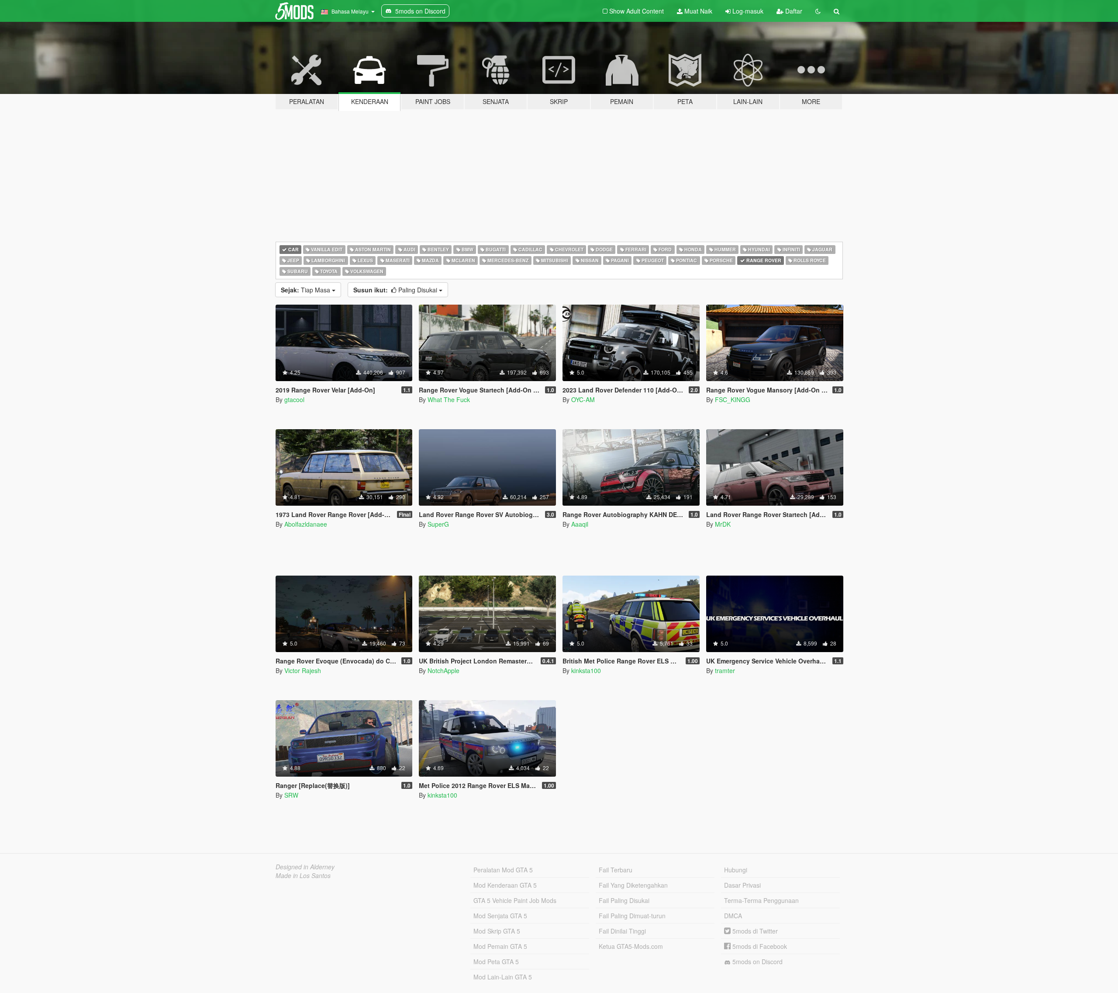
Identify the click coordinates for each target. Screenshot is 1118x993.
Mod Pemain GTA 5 (500, 946)
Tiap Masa (306, 289)
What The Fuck (449, 399)
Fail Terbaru (615, 869)
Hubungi (735, 869)
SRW (291, 795)
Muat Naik (697, 11)
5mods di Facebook (759, 946)
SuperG (438, 524)
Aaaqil (579, 524)
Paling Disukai (396, 289)
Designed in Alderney (305, 866)
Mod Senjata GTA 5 (500, 915)
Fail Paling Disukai (624, 900)
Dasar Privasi (742, 885)
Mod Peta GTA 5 (496, 961)
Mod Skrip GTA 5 (496, 931)
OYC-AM (583, 399)
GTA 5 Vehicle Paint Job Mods (514, 900)
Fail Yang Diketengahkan (633, 885)
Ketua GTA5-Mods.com (631, 946)
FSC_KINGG (732, 399)
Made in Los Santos (303, 875)
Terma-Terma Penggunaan (761, 900)
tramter (725, 670)
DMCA (733, 915)
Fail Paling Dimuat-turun (632, 915)
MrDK (723, 524)
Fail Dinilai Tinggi (622, 931)
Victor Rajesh (302, 670)
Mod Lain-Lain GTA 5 (502, 976)
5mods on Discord (757, 961)
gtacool (294, 399)
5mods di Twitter (754, 931)
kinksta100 (586, 670)
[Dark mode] (818, 11)
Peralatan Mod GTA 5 (503, 869)
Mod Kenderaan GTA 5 (505, 885)
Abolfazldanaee (305, 524)
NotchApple (443, 670)
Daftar (792, 11)
